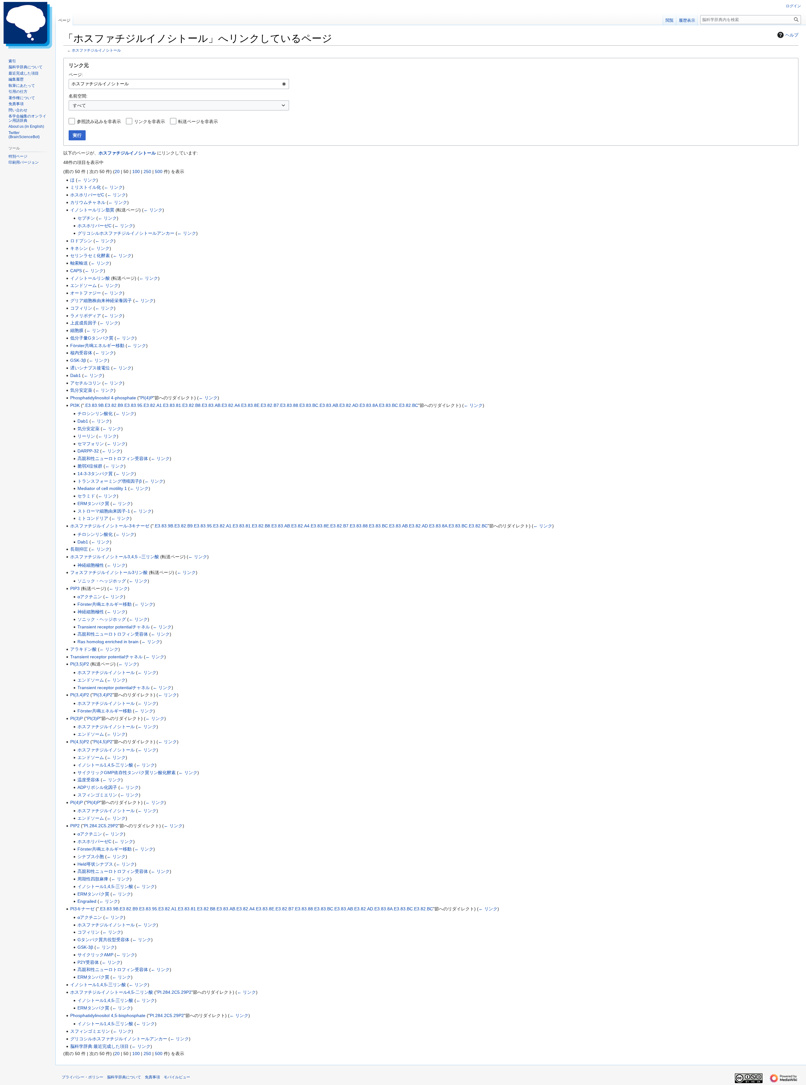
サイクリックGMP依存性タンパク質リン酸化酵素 (126, 772)
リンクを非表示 (149, 121)
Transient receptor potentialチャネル (113, 626)
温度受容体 (88, 779)
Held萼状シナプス (95, 864)
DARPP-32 (88, 450)
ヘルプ (791, 34)
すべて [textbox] (79, 105)
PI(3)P (76, 718)
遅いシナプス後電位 (90, 367)
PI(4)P (146, 397)
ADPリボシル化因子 (97, 787)
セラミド (86, 495)
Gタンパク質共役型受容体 (103, 939)
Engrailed (86, 901)
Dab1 (75, 375)
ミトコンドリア (92, 518)
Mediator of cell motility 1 (102, 488)
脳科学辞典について (124, 1077)
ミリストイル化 (85, 187)
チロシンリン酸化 (95, 413)
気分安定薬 (81, 390)
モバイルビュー (177, 1077)
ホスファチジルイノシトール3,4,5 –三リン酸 (114, 556)
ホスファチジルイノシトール (96, 50)
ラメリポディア (85, 315)
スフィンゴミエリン (97, 794)
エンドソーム (83, 285)
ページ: (76, 74)
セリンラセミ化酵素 (90, 255)
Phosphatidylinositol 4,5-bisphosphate (107, 1015)
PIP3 (75, 588)
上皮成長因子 (83, 322)
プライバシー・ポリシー (82, 1077)
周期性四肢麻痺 (92, 878)
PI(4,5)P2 (79, 741)
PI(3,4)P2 (79, 694)
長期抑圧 (79, 549)
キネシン (79, 248)
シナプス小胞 (90, 856)
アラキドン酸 (83, 649)
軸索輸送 (79, 263)
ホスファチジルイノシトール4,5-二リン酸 (111, 992)
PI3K (75, 405)
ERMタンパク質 (93, 503)
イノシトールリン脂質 (92, 209)
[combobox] (179, 84)
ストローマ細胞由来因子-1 (103, 511)
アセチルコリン (85, 382)
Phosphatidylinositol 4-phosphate (103, 397)
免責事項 (152, 1077)
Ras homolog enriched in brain (108, 641)
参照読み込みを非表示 (99, 121)
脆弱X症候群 (89, 466)
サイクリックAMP (95, 954)
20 (117, 171)
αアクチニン (89, 596)
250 (147, 171)
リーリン (86, 436)
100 (136, 171)
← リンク (86, 180)
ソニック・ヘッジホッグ (101, 580)
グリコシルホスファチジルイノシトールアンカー (125, 233)
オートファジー (85, 292)
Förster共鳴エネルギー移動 (97, 345)
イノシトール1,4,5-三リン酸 (105, 764)
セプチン (86, 218)
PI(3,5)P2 (79, 663)
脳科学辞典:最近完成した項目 (99, 1046)
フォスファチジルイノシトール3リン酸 (109, 572)
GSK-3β (78, 360)
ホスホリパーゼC (87, 194)
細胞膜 (76, 330)
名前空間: (78, 95)
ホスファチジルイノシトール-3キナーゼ (109, 525)
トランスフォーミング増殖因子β (109, 481)
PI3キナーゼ (82, 908)
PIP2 (75, 825)
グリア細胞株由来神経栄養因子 (101, 300)
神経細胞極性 (90, 565)
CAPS (76, 270)
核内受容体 (81, 352)
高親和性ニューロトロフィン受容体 (112, 458)
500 (158, 171)
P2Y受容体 (88, 962)
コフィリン (81, 308)
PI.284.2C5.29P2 (101, 825)
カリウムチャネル (87, 202)
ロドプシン (81, 240)
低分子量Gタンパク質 (91, 337)
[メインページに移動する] (28, 25)
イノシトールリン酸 (90, 278)
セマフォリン (90, 443)
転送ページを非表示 (198, 121)
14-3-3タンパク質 (95, 473)
